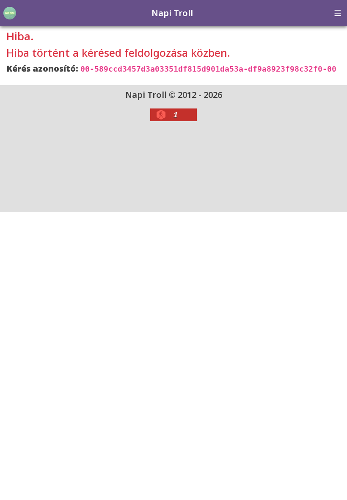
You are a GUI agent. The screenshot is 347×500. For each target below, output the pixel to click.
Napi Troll (172, 13)
